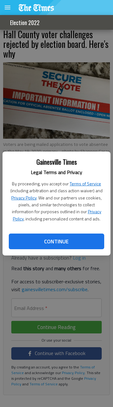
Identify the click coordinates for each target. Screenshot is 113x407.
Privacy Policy (23, 197)
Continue (56, 241)
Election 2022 (25, 22)
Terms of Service (85, 183)
